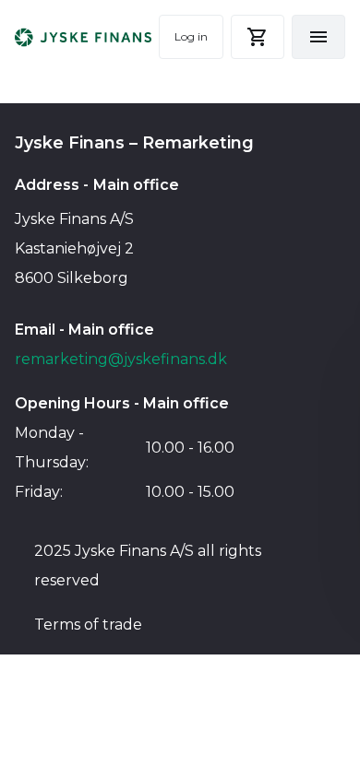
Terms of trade (88, 624)
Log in (191, 36)
